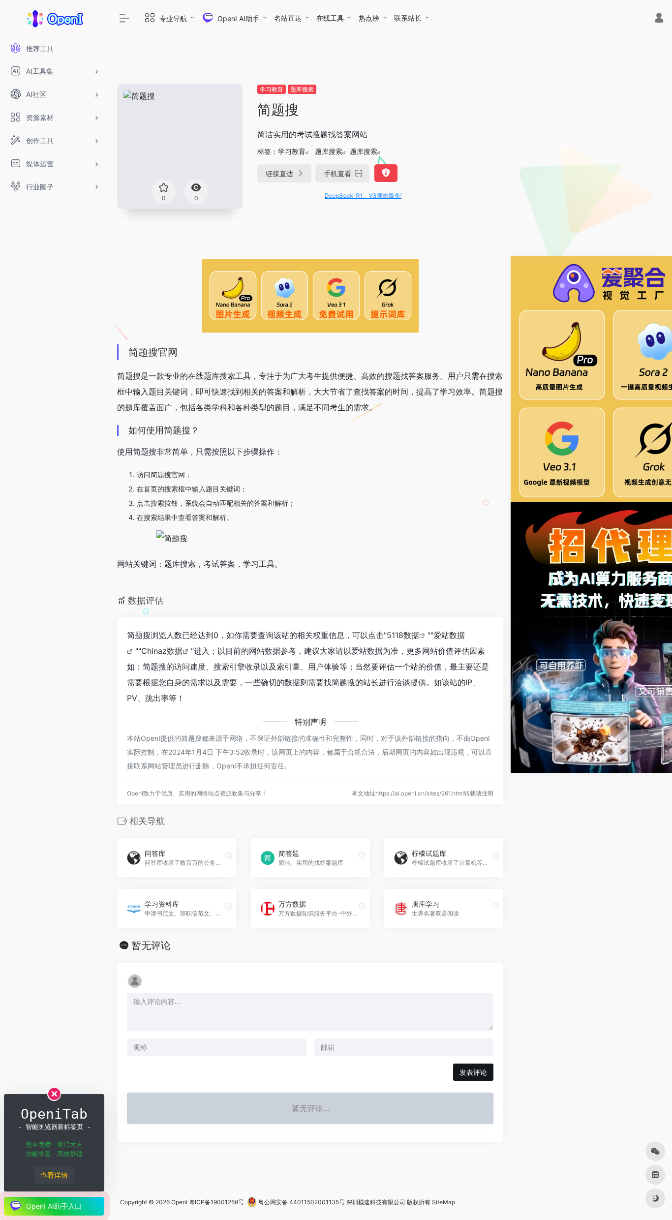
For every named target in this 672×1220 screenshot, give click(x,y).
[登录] (659, 19)
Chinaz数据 (162, 651)
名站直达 (288, 18)
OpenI (179, 1202)
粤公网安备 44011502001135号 (301, 1202)
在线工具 (330, 18)
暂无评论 (151, 945)
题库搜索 (302, 89)
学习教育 (271, 89)
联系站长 (408, 18)
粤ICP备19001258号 (216, 1202)
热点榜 (369, 18)
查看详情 (54, 1175)
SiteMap (443, 1202)
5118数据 (403, 635)
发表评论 (473, 1072)
